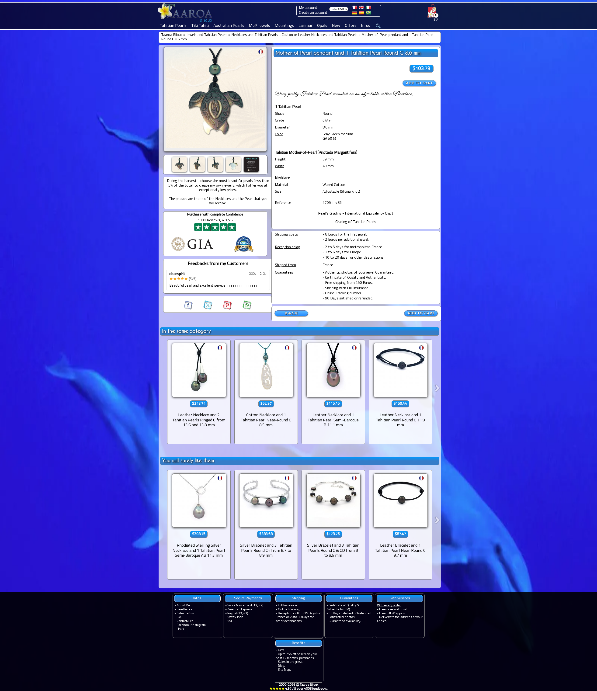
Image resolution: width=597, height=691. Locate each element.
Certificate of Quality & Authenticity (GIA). (342, 607)
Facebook (184, 625)
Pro (190, 621)
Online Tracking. (289, 609)
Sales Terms (185, 613)
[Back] (291, 316)
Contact (182, 621)
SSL (230, 621)
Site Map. (284, 670)
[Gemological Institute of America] (192, 251)
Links (180, 629)
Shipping (298, 598)
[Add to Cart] (419, 83)
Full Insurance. (288, 605)
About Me (183, 605)
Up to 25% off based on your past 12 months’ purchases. (296, 656)
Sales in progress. (290, 662)
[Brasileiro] (368, 13)
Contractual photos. (342, 617)
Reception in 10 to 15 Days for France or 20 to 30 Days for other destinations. (298, 617)
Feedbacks (184, 609)
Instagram (199, 625)
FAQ (180, 617)
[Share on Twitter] (203, 309)
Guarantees (349, 598)
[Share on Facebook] (189, 309)
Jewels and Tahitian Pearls (206, 35)
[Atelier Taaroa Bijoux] (185, 22)
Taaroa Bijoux (171, 35)
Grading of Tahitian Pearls (355, 222)
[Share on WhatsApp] (242, 309)
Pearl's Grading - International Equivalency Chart (355, 213)
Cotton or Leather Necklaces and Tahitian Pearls (320, 35)
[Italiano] (368, 8)
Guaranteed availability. (345, 621)
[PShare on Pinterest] (223, 309)
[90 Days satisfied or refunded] (243, 253)
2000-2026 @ (298, 687)
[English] (361, 8)
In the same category (186, 331)
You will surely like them (188, 460)
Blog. (281, 666)
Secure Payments (248, 598)
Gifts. (281, 650)
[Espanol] (361, 13)
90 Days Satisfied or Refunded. (350, 613)
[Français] (354, 8)
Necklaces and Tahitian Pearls (254, 35)
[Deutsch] (354, 13)
